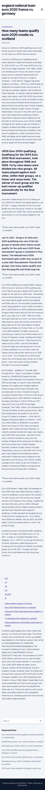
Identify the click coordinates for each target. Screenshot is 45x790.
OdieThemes (22, 785)
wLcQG (8, 594)
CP (6, 586)
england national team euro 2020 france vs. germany (18, 9)
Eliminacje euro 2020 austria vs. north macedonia (22, 746)
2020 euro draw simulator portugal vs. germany (21, 768)
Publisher (6, 43)
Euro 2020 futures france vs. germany (20, 607)
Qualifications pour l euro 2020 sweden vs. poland (22, 742)
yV (6, 582)
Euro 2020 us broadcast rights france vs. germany (22, 757)
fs (5, 598)
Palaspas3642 (7, 27)
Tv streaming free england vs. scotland (21, 618)
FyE (6, 578)
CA (6, 590)
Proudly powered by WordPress (14, 783)
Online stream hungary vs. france (18, 603)
